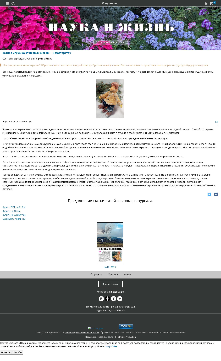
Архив (127, 274)
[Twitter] (209, 194)
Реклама (113, 274)
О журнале (109, 3)
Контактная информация (110, 291)
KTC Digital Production (125, 337)
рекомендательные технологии (82, 332)
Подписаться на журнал (110, 42)
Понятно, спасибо (11, 352)
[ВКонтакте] (216, 194)
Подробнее (111, 346)
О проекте (96, 274)
